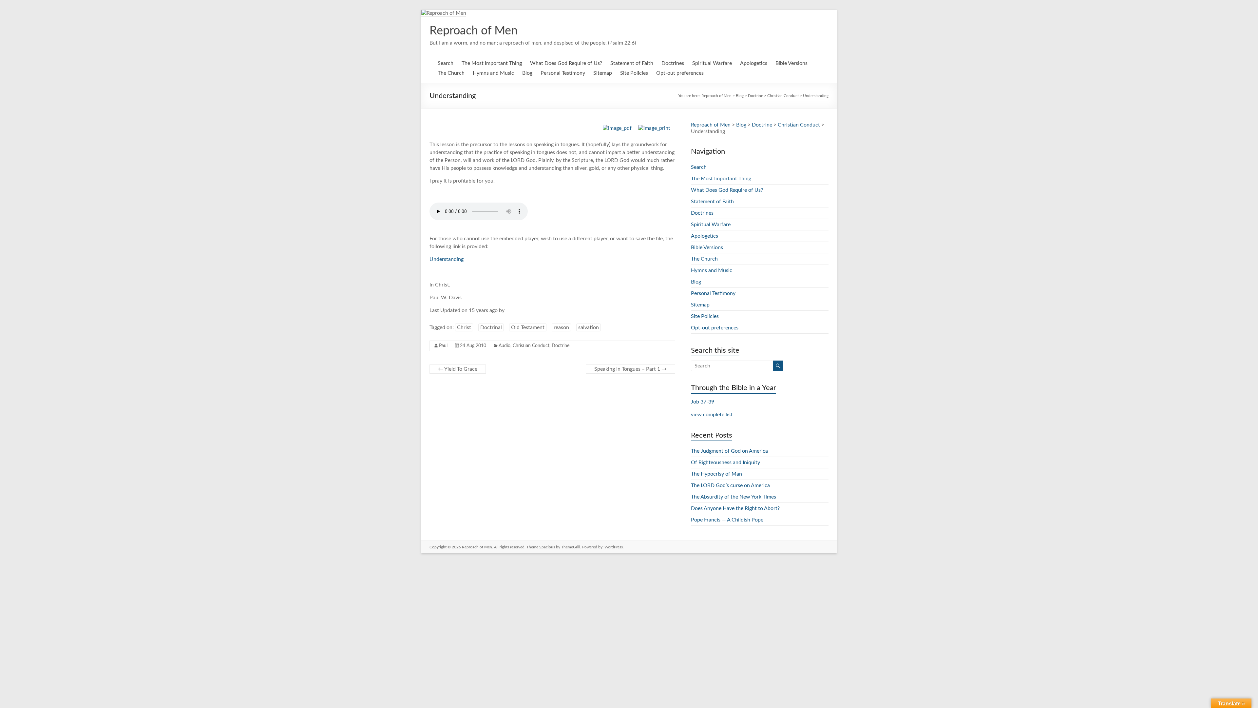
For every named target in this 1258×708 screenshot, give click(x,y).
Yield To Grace (457, 369)
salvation (588, 327)
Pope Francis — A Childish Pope (727, 519)
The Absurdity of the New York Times (733, 497)
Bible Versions (791, 63)
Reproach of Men (473, 31)
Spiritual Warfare (712, 63)
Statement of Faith (631, 63)
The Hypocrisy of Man (716, 474)
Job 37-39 (702, 401)
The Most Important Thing (492, 63)
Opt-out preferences (680, 73)
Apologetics (753, 63)
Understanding (446, 259)
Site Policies (634, 73)
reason (561, 327)
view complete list (712, 414)
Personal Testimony (563, 73)
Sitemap (602, 73)
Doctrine (560, 346)
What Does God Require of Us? (566, 63)
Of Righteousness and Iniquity (725, 462)
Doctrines (672, 63)
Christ (464, 327)
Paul (443, 346)
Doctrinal (491, 327)
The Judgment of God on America (729, 451)
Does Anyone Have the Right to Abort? (735, 508)
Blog (527, 73)
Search (445, 63)
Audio (504, 346)
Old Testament (527, 327)
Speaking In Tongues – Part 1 (630, 369)
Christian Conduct (531, 346)
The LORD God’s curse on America (730, 485)
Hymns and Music (493, 73)
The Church (451, 73)
